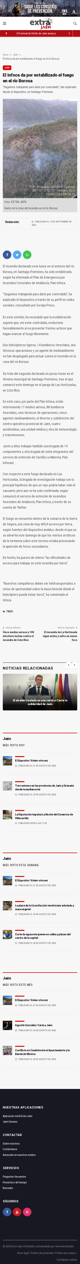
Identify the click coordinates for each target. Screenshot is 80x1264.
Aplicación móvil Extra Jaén (17, 1116)
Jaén (15, 54)
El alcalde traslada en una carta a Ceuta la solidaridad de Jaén (40, 702)
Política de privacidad (42, 1253)
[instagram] (27, 1212)
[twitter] (17, 254)
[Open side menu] (4, 23)
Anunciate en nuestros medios (19, 1155)
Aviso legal (23, 1253)
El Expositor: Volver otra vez (31, 760)
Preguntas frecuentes (14, 1176)
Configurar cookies (67, 1259)
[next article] (69, 33)
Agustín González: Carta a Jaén (33, 1025)
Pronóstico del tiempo (15, 1182)
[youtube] (17, 1212)
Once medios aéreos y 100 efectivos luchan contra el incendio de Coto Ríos (18, 636)
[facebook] (7, 254)
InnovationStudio (64, 1246)
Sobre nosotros (11, 1143)
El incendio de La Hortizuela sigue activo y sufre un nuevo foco (60, 636)
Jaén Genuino (10, 1121)
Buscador (8, 1188)
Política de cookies (65, 1253)
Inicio (6, 54)
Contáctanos (10, 1149)
